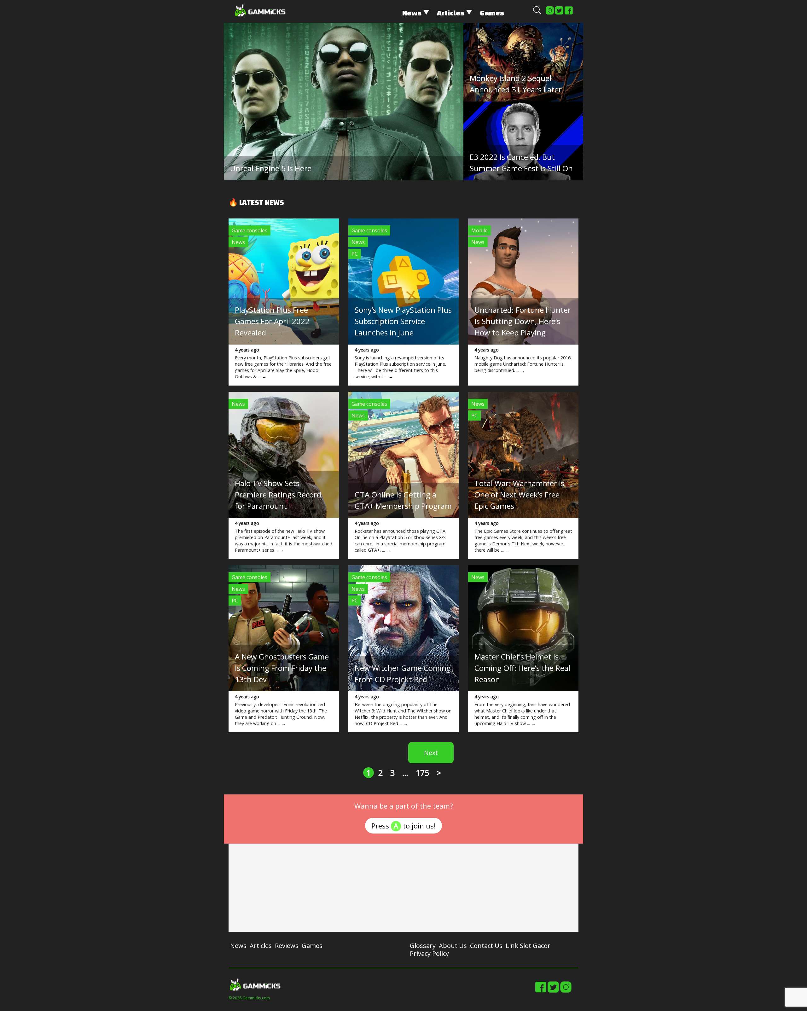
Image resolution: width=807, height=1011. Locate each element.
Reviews (287, 945)
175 (422, 772)
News (411, 13)
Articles (450, 13)
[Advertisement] (403, 888)
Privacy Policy (429, 953)
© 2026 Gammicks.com (249, 998)
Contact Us (486, 945)
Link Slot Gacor (528, 945)
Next (431, 752)
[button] (537, 13)
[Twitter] (559, 13)
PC (354, 253)
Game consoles (249, 230)
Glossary (423, 945)
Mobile (479, 230)
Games (492, 13)
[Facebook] (568, 13)
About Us (453, 945)
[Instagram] (549, 13)
